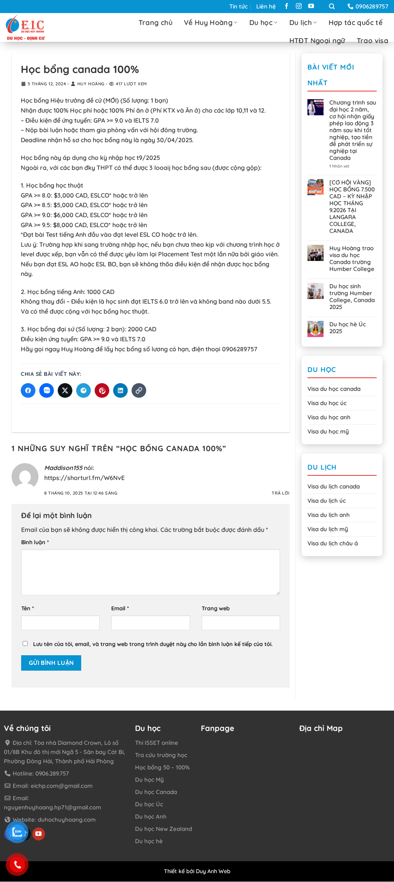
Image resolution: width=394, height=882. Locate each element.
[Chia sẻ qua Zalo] (46, 390)
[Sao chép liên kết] (139, 390)
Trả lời (281, 493)
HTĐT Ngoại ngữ (317, 40)
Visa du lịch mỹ (327, 529)
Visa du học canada (334, 388)
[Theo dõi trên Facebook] (286, 7)
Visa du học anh (329, 417)
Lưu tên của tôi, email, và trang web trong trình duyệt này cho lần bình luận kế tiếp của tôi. (153, 644)
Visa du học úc (327, 403)
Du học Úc (149, 804)
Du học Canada (156, 792)
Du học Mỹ (149, 779)
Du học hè (149, 841)
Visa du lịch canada (333, 486)
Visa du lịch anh (328, 514)
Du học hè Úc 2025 (347, 328)
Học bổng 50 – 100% (162, 767)
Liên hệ (266, 6)
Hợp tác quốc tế (355, 22)
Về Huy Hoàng (208, 22)
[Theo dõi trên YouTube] (311, 7)
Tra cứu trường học (161, 755)
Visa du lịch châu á (332, 543)
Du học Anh (151, 816)
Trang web (216, 608)
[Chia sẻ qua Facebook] (28, 390)
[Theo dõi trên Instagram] (299, 7)
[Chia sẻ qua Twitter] (65, 390)
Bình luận (35, 542)
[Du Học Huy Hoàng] (39, 27)
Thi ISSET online (156, 742)
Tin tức (238, 6)
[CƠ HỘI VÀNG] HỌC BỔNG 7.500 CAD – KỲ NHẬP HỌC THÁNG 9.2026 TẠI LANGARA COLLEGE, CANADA (352, 206)
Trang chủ (155, 22)
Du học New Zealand (163, 828)
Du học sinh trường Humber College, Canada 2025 (352, 297)
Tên (27, 608)
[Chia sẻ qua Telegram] (83, 390)
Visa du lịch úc (326, 500)
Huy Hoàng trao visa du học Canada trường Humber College (351, 258)
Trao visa (372, 40)
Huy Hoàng (91, 83)
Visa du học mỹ (328, 431)
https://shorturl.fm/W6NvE (84, 478)
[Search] (332, 6)
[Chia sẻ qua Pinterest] (102, 390)
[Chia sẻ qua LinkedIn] (120, 390)
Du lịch (300, 22)
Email (120, 608)
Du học (260, 22)
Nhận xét (339, 166)
